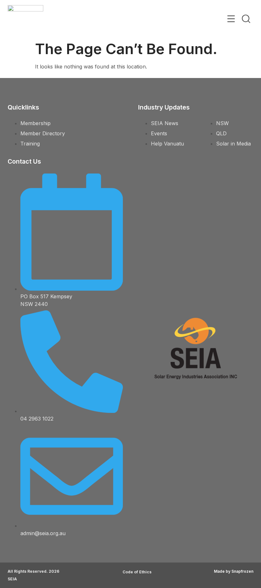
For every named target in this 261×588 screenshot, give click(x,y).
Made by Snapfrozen (233, 571)
